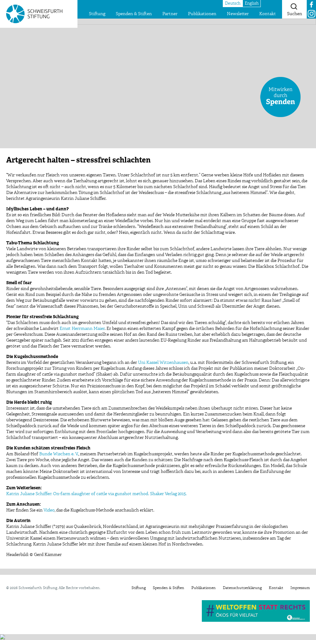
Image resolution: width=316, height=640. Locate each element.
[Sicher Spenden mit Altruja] (2, 637)
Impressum (300, 588)
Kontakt (267, 14)
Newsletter (238, 14)
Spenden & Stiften (134, 14)
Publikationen (202, 14)
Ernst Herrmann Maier (82, 328)
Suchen (294, 14)
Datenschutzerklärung (242, 588)
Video (49, 510)
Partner (169, 14)
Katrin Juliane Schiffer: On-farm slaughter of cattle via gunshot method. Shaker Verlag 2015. (96, 494)
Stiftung (97, 14)
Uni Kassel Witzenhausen (163, 362)
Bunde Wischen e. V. (58, 454)
